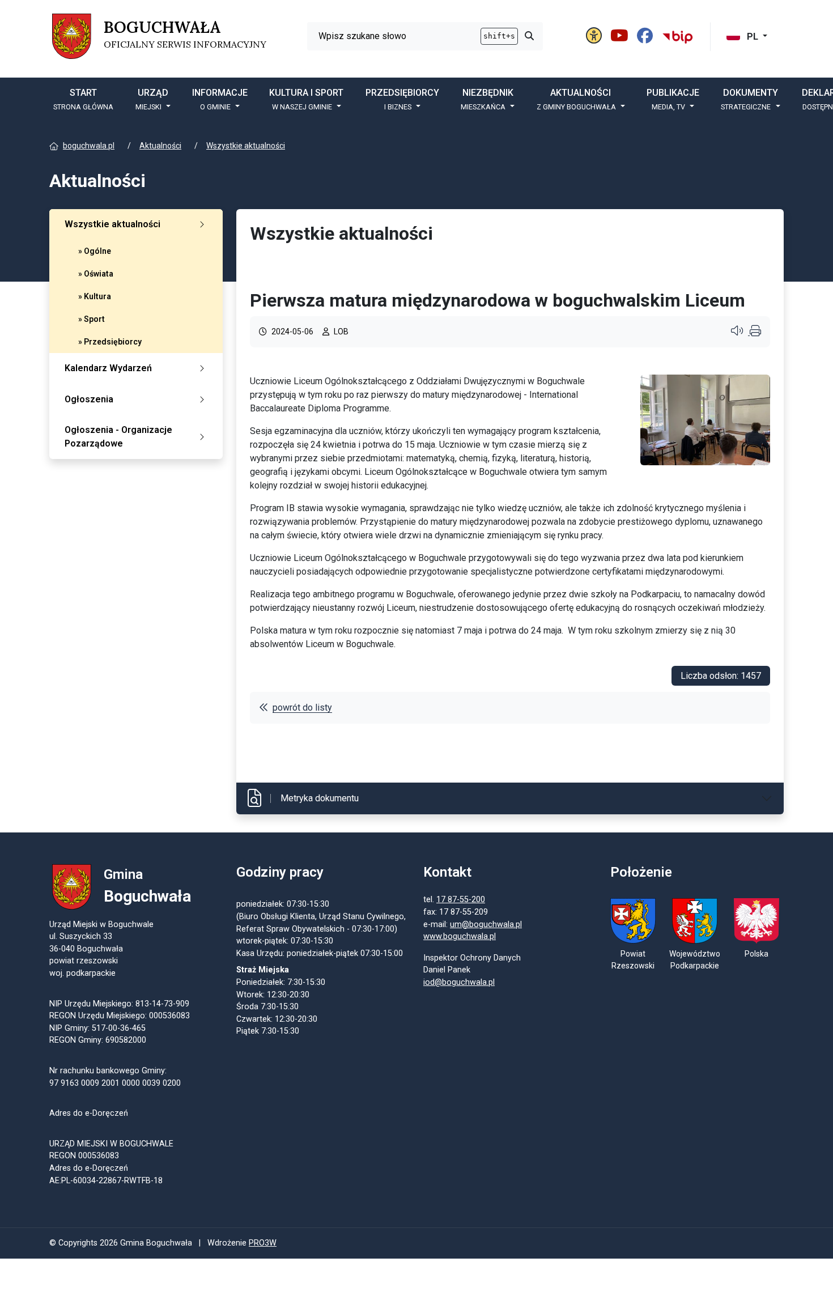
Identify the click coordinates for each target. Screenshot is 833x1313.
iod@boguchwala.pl (459, 982)
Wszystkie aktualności (245, 145)
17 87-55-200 (460, 899)
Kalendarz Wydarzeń (108, 368)
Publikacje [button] (673, 99)
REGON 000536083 (84, 1156)
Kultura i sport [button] (306, 99)
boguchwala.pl (88, 145)
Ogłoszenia (89, 399)
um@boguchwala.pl (486, 924)
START (83, 99)
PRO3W (263, 1243)
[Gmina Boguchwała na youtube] (621, 36)
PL (752, 36)
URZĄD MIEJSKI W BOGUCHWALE (111, 1144)
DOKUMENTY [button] (749, 99)
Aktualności (160, 145)
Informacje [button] (220, 99)
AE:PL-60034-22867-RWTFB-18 (106, 1180)
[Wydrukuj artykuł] (755, 332)
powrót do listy (302, 707)
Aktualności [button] (576, 99)
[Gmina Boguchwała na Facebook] (647, 36)
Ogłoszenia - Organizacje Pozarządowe (118, 436)
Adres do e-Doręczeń (88, 1168)
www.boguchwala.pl (459, 936)
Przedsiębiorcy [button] (402, 99)
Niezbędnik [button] (487, 99)
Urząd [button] (151, 99)
